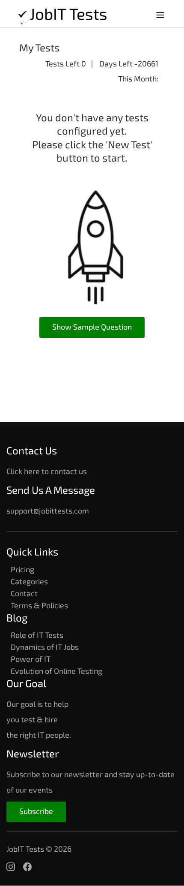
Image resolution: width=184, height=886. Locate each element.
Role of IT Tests (37, 635)
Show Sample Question (92, 326)
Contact (24, 593)
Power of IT (30, 659)
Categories (29, 581)
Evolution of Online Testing (56, 671)
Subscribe (36, 811)
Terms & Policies (39, 605)
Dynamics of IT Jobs (45, 647)
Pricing (22, 569)
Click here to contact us (46, 471)
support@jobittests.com (47, 510)
